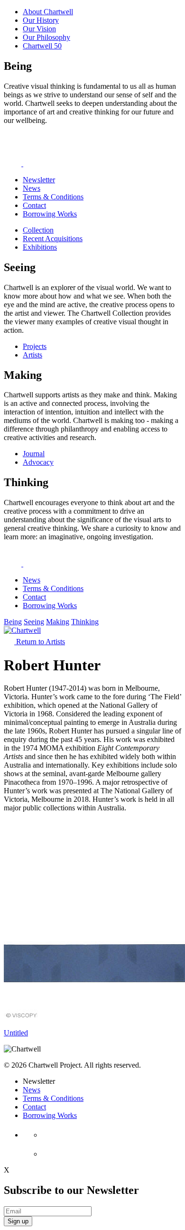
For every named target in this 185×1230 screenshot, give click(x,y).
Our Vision (39, 29)
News (31, 188)
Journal (34, 454)
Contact (34, 205)
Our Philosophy (46, 37)
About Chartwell (48, 12)
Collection (38, 230)
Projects (34, 346)
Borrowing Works (50, 214)
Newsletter (39, 180)
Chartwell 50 (42, 46)
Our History (41, 20)
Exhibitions (40, 247)
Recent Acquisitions (53, 239)
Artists (32, 355)
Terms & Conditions (53, 197)
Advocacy (38, 462)
